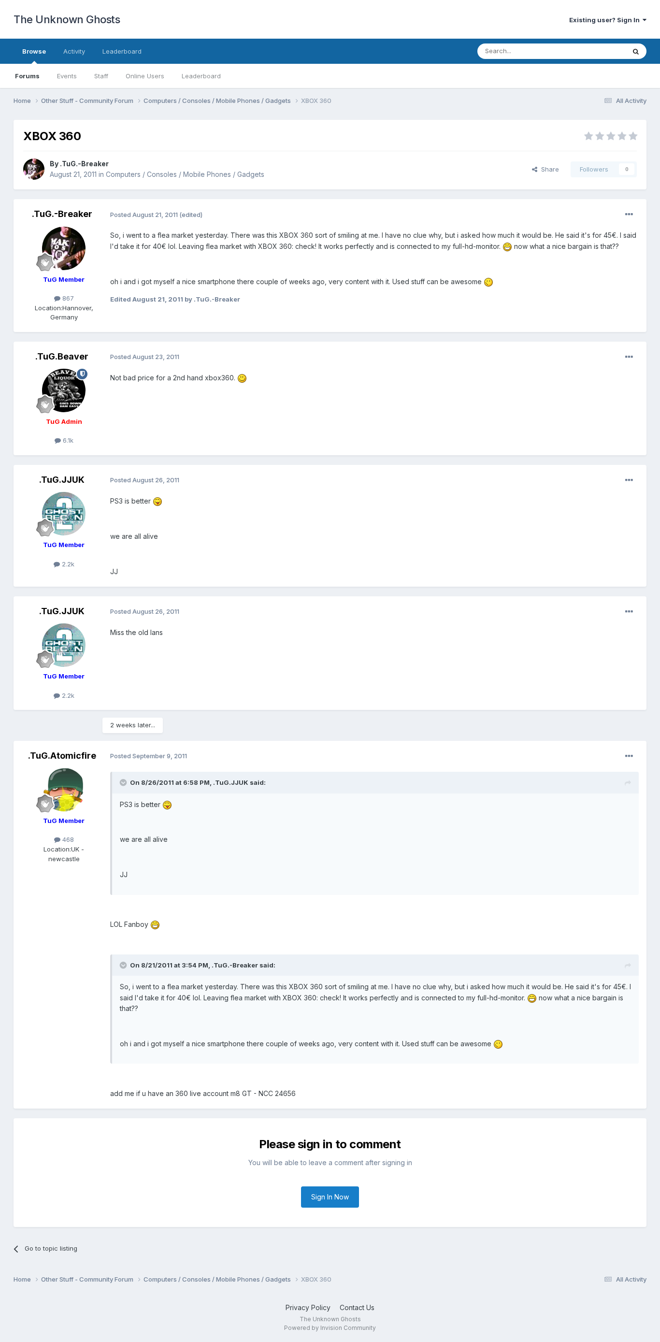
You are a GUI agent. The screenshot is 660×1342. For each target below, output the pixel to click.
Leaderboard (201, 76)
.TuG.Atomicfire (62, 755)
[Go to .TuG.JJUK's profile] (64, 513)
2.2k (67, 564)
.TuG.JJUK (62, 480)
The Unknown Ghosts (67, 19)
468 (67, 839)
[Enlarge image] (507, 246)
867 (67, 298)
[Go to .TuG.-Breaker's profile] (33, 169)
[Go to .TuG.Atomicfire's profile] (64, 789)
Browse (34, 51)
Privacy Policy (308, 1307)
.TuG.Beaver (61, 356)
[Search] (635, 51)
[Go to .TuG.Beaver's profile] (64, 390)
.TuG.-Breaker (84, 163)
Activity (74, 51)
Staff (101, 76)
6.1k (67, 440)
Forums (27, 76)
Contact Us (357, 1307)
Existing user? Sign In (606, 20)
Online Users (145, 76)
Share (548, 169)
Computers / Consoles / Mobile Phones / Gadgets (185, 174)
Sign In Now (330, 1197)
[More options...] (629, 214)
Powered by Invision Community (330, 1327)
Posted (144, 214)
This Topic (597, 51)
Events (67, 76)
